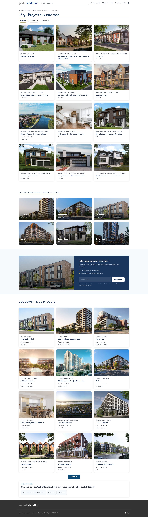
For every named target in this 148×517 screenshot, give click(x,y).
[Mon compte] (128, 3)
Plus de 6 (51, 492)
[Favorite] (51, 28)
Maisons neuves (107, 3)
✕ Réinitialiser (46, 20)
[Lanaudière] (74, 233)
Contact (21, 513)
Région (23, 20)
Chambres (34, 20)
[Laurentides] (111, 209)
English (127, 513)
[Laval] (36, 233)
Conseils (40, 513)
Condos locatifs (120, 3)
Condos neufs (95, 3)
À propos (34, 513)
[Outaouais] (111, 233)
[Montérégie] (74, 209)
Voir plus (74, 476)
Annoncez (28, 513)
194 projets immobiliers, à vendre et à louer (39, 192)
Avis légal (47, 513)
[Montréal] (36, 209)
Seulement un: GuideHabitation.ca (33, 492)
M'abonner (118, 279)
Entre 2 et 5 (61, 492)
